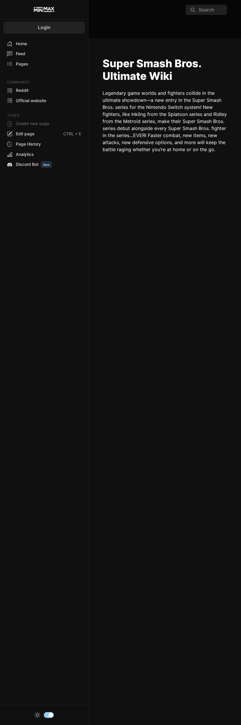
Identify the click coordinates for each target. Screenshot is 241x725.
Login (44, 27)
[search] (206, 10)
